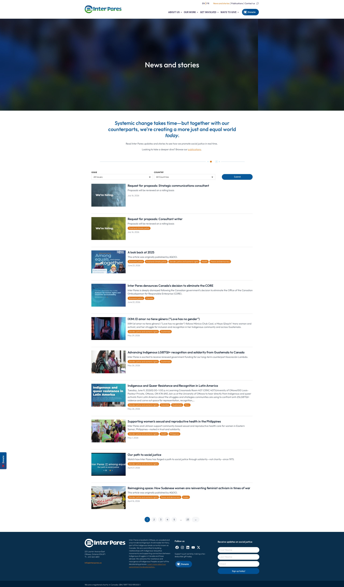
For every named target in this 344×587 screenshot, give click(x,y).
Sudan (186, 497)
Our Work (190, 12)
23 (188, 519)
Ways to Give (228, 12)
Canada (149, 298)
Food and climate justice (139, 228)
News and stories (221, 3)
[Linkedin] (187, 547)
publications (194, 149)
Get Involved (208, 12)
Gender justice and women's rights (184, 261)
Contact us (250, 3)
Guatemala (165, 331)
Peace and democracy (220, 261)
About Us (174, 12)
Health (204, 261)
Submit (237, 177)
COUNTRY (159, 172)
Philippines (174, 434)
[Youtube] (193, 547)
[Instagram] (182, 547)
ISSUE (94, 172)
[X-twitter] (198, 547)
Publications (237, 3)
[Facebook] (177, 547)
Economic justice (136, 261)
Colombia (165, 405)
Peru (187, 405)
